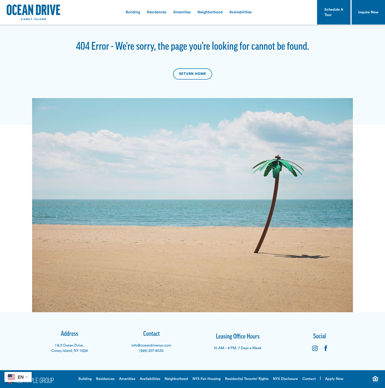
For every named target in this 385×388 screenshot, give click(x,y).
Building (133, 12)
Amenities (182, 12)
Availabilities (240, 12)
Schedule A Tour (333, 12)
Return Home (192, 74)
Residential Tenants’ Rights (246, 379)
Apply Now (334, 379)
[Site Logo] (30, 12)
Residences (156, 12)
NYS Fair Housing (206, 379)
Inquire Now (368, 12)
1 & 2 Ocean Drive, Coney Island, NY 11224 (69, 348)
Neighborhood (210, 12)
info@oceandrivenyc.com (151, 345)
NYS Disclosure (285, 379)
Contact (309, 379)
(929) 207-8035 (151, 351)
